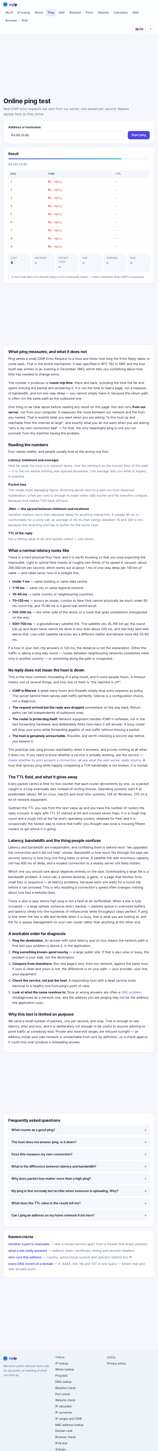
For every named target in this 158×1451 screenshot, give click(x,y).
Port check (62, 1394)
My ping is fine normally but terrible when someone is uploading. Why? (64, 1191)
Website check (65, 1400)
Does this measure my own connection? (41, 1154)
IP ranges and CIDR (68, 1418)
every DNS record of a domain (30, 1264)
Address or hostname (24, 127)
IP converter (63, 1412)
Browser (11, 20)
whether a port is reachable (28, 1244)
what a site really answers (27, 1251)
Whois (39, 12)
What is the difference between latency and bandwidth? (53, 1166)
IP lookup (24, 12)
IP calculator (63, 1406)
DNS (62, 12)
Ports (89, 12)
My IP (9, 12)
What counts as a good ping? (33, 1130)
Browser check (65, 1437)
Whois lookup (64, 1369)
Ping (51, 12)
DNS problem (131, 992)
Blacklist (75, 12)
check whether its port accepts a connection (42, 760)
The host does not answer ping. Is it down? (43, 1142)
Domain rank (63, 1431)
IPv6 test (61, 1443)
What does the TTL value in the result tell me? (46, 1203)
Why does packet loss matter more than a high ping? (51, 1178)
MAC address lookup (69, 1425)
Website (103, 12)
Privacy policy (116, 1363)
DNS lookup (63, 1382)
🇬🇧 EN (139, 29)
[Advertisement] (79, 66)
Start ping (139, 135)
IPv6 (25, 20)
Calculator (121, 12)
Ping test (61, 1375)
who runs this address (25, 1257)
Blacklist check (65, 1388)
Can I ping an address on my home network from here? (53, 1215)
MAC (136, 12)
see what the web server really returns (111, 760)
